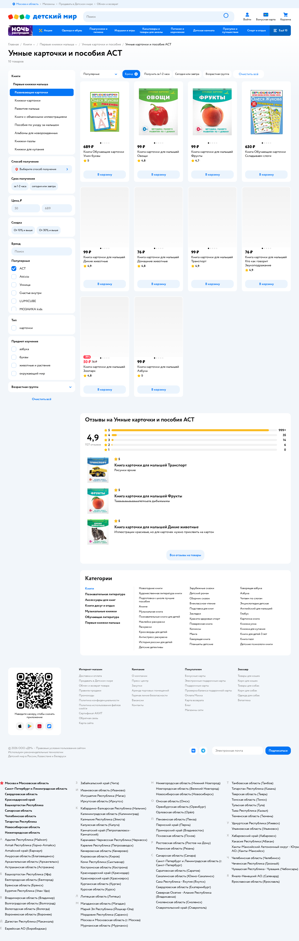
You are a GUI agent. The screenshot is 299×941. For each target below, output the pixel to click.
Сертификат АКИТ (90, 713)
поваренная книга (201, 624)
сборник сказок (200, 598)
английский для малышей (256, 608)
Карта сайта (86, 723)
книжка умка (248, 624)
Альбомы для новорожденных (36, 133)
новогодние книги (151, 588)
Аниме (143, 606)
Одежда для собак (249, 695)
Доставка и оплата (90, 676)
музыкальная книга (151, 611)
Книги (27, 44)
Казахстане (44, 756)
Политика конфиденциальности (99, 700)
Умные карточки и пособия (101, 44)
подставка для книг (202, 608)
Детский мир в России (22, 756)
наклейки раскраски (152, 621)
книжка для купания (252, 629)
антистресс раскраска (153, 637)
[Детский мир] (42, 16)
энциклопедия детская (254, 603)
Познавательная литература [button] (105, 594)
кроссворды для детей (153, 632)
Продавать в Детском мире (96, 680)
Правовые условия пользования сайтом (61, 748)
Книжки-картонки (27, 100)
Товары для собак (248, 685)
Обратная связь (88, 718)
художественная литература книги (160, 593)
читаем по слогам (251, 598)
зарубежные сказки (202, 588)
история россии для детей (155, 642)
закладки (195, 613)
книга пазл (247, 639)
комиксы (195, 629)
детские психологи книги (256, 644)
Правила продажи (90, 690)
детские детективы (151, 647)
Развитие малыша (27, 109)
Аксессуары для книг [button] (100, 600)
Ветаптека (244, 700)
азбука (244, 593)
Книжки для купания (29, 149)
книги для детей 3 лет (253, 634)
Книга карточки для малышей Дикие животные (156, 526)
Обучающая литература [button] (102, 617)
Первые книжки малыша (57, 44)
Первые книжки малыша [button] (102, 623)
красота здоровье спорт (205, 618)
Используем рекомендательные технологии (35, 752)
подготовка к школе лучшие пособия (156, 600)
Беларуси (60, 756)
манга (193, 634)
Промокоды (86, 695)
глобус (244, 613)
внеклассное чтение (202, 603)
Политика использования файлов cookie (100, 706)
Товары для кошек (249, 676)
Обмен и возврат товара (94, 685)
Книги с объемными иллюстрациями (41, 117)
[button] (280, 30)
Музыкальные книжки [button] (101, 611)
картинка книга (250, 618)
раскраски (145, 627)
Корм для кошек (248, 680)
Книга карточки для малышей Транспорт (150, 465)
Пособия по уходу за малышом (37, 125)
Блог (188, 705)
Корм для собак (247, 690)
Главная (13, 44)
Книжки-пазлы (25, 141)
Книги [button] (89, 588)
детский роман (199, 593)
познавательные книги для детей (159, 616)
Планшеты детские (201, 644)
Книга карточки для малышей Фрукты (148, 496)
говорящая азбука (251, 588)
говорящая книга (200, 639)
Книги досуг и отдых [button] (100, 606)
